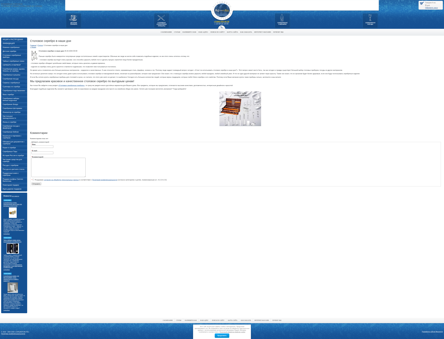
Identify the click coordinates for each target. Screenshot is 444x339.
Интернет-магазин (262, 32)
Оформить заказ (431, 8)
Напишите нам (189, 32)
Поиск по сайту (217, 32)
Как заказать (246, 32)
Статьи (177, 32)
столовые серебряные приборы (162, 24)
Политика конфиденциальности (13, 334)
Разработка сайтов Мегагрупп (432, 332)
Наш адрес (203, 32)
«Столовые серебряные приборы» (71, 85)
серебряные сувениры (282, 23)
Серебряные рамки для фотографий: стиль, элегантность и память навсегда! (11, 278)
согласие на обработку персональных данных (61, 180)
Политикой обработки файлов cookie (232, 332)
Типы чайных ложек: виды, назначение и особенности (12, 241)
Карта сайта (232, 32)
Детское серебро (73, 23)
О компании (166, 32)
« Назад (33, 47)
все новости (15, 196)
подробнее (6, 234)
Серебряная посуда (370, 23)
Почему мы (278, 32)
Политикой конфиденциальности (104, 180)
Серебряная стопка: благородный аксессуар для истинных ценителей (12, 204)
